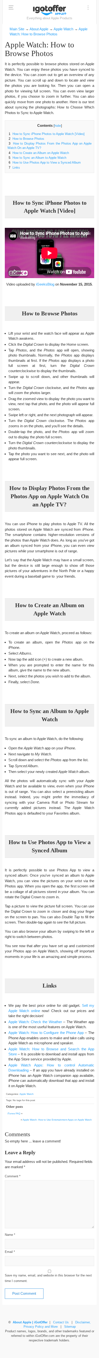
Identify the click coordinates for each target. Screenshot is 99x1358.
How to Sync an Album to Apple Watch (37, 157)
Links (14, 167)
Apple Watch (26, 1094)
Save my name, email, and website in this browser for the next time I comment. (48, 1278)
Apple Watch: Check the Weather (35, 1022)
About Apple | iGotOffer (30, 1322)
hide (58, 126)
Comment (12, 1176)
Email (10, 1252)
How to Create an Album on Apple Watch (39, 153)
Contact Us (61, 1322)
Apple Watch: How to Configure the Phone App (46, 1033)
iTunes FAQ (13, 1113)
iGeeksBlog (45, 284)
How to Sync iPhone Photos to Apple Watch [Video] (47, 134)
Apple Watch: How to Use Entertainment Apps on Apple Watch (57, 1119)
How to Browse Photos (26, 138)
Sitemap (70, 1326)
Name (10, 1235)
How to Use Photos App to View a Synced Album (45, 162)
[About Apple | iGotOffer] (49, 10)
